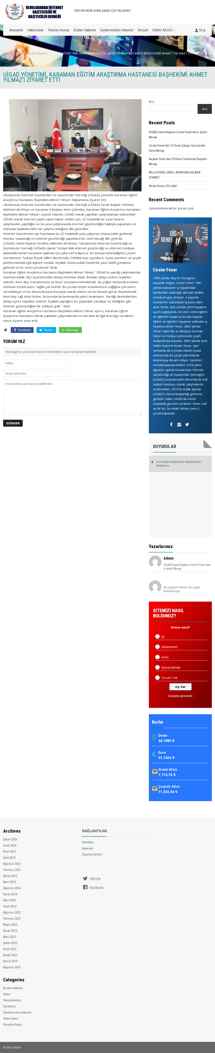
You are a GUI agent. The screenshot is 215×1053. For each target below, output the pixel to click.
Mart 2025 (9, 882)
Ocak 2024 (9, 906)
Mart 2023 (9, 937)
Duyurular (87, 848)
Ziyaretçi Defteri (92, 854)
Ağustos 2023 (12, 912)
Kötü (165, 657)
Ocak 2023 (9, 949)
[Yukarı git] (207, 1045)
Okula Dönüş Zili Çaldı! (163, 186)
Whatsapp (72, 330)
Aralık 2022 (10, 955)
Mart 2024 (9, 900)
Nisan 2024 (10, 894)
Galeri (6, 994)
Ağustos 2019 (12, 967)
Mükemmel (169, 647)
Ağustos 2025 (12, 864)
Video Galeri (10, 1018)
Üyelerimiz (9, 1006)
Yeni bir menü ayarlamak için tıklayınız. (102, 11)
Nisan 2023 (10, 931)
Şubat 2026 (10, 839)
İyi (163, 636)
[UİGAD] (34, 19)
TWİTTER (95, 879)
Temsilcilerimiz (12, 1000)
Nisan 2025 (10, 876)
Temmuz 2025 (11, 870)
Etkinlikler (88, 842)
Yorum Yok (169, 678)
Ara (151, 101)
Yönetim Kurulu (12, 1025)
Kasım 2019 (10, 961)
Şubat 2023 (10, 943)
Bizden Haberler (13, 988)
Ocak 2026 (9, 845)
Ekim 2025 (9, 851)
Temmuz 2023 (11, 918)
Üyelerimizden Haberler (17, 1012)
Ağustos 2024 (12, 888)
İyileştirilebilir (171, 667)
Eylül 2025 (9, 858)
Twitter (48, 330)
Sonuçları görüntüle (180, 696)
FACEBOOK (96, 888)
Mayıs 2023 (10, 925)
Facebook (23, 330)
